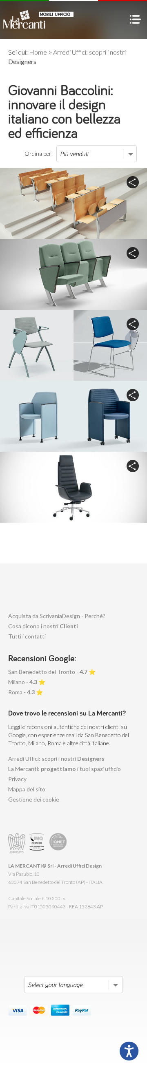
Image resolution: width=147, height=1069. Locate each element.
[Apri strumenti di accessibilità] (129, 1051)
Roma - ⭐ (25, 692)
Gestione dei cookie (33, 799)
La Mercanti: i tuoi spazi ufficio (64, 768)
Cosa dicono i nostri (43, 626)
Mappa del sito (26, 789)
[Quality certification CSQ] (38, 843)
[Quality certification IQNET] (58, 843)
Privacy (17, 778)
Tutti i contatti (27, 636)
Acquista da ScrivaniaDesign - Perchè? (56, 615)
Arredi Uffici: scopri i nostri (56, 758)
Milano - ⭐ (26, 681)
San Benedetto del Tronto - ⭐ (52, 671)
